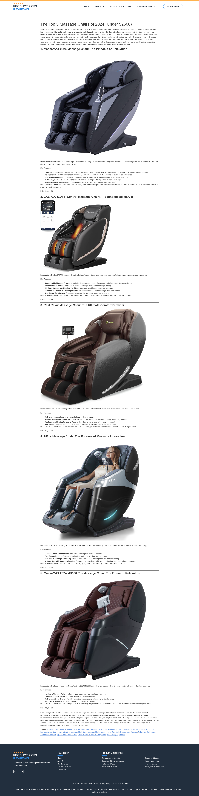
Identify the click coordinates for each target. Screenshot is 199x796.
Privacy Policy (105, 783)
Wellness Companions (97, 735)
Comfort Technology (81, 729)
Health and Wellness (109, 767)
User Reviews (83, 735)
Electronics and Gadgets (111, 758)
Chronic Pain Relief (66, 729)
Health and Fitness (123, 729)
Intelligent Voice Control (49, 732)
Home (87, 7)
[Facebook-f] (14, 771)
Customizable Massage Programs (102, 729)
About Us (99, 7)
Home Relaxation (147, 729)
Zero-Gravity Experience (116, 735)
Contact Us (62, 770)
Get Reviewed (173, 7)
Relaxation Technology (146, 732)
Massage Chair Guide (79, 732)
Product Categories (120, 7)
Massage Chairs (94, 732)
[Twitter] (22, 771)
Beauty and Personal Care (154, 767)
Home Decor (135, 729)
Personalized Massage (128, 732)
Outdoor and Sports (152, 758)
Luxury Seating (64, 732)
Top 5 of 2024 (62, 735)
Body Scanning (52, 729)
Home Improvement (152, 761)
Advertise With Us (146, 7)
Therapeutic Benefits (48, 735)
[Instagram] (18, 771)
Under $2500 (72, 735)
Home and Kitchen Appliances (113, 761)
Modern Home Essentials (110, 732)
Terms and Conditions (120, 783)
